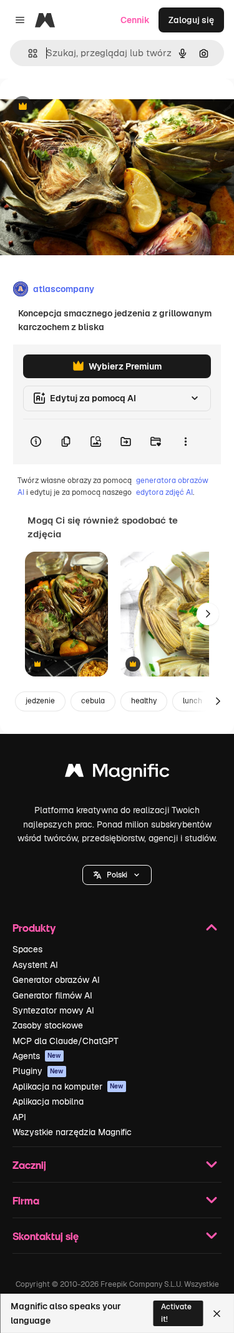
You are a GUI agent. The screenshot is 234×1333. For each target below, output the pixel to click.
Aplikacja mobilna (48, 1101)
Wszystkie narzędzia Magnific (72, 1132)
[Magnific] (117, 773)
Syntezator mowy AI (53, 1010)
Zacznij (29, 1164)
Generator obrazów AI (56, 979)
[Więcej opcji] (185, 441)
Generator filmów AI (52, 995)
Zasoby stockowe (47, 1025)
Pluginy (38, 1071)
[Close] (216, 1313)
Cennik (135, 20)
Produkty (34, 927)
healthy (144, 701)
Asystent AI (35, 964)
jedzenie (40, 701)
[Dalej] (208, 614)
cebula (93, 701)
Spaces (27, 949)
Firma (25, 1200)
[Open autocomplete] (28, 53)
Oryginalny (86, 107)
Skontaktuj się (45, 1236)
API (19, 1117)
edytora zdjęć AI (164, 492)
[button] (117, 875)
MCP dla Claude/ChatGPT (65, 1041)
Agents (36, 1056)
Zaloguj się (191, 20)
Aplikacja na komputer (68, 1086)
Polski (117, 875)
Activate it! (176, 1313)
